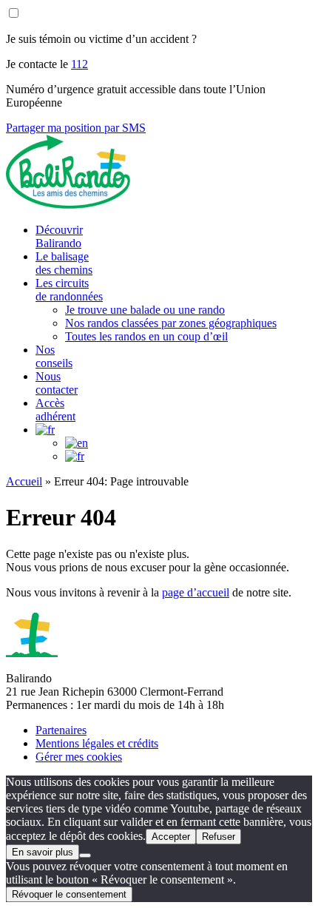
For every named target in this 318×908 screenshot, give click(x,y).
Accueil (24, 481)
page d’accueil (195, 592)
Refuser (218, 836)
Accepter (171, 836)
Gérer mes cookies (78, 756)
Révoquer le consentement (69, 894)
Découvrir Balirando (59, 236)
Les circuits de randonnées (69, 290)
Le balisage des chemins (63, 263)
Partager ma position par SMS (76, 127)
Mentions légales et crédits (96, 743)
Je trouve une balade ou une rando (145, 309)
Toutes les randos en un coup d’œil (146, 336)
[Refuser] (85, 855)
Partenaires (61, 730)
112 (79, 64)
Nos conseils (53, 356)
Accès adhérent (55, 410)
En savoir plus (42, 852)
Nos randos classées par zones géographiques (171, 323)
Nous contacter (56, 383)
